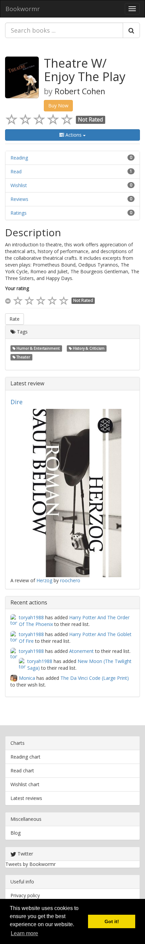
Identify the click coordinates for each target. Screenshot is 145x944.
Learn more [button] (24, 933)
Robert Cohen (80, 91)
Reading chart (25, 757)
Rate (14, 319)
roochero (70, 580)
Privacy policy (25, 895)
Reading (19, 157)
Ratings (18, 213)
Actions (73, 135)
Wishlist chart (24, 784)
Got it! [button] (112, 921)
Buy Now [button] (58, 105)
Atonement (81, 651)
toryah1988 (31, 617)
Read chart (22, 770)
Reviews (19, 199)
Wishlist (18, 185)
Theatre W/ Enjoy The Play (84, 70)
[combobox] (64, 30)
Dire (16, 402)
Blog (15, 833)
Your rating (17, 288)
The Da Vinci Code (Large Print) (94, 678)
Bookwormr (22, 9)
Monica (27, 678)
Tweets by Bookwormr (30, 864)
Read (16, 171)
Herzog (44, 580)
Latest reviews (26, 798)
